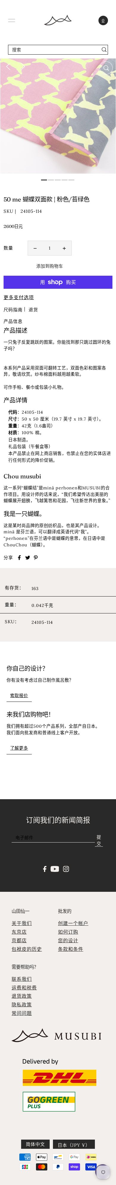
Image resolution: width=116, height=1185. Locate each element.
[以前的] (8, 66)
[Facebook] (44, 868)
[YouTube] (55, 868)
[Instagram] (66, 868)
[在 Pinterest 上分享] (35, 557)
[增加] (64, 248)
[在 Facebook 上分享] (19, 557)
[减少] (35, 248)
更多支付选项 (19, 297)
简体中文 (35, 1144)
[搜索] (104, 49)
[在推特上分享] (27, 557)
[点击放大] (106, 67)
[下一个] (22, 66)
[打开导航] (11, 20)
